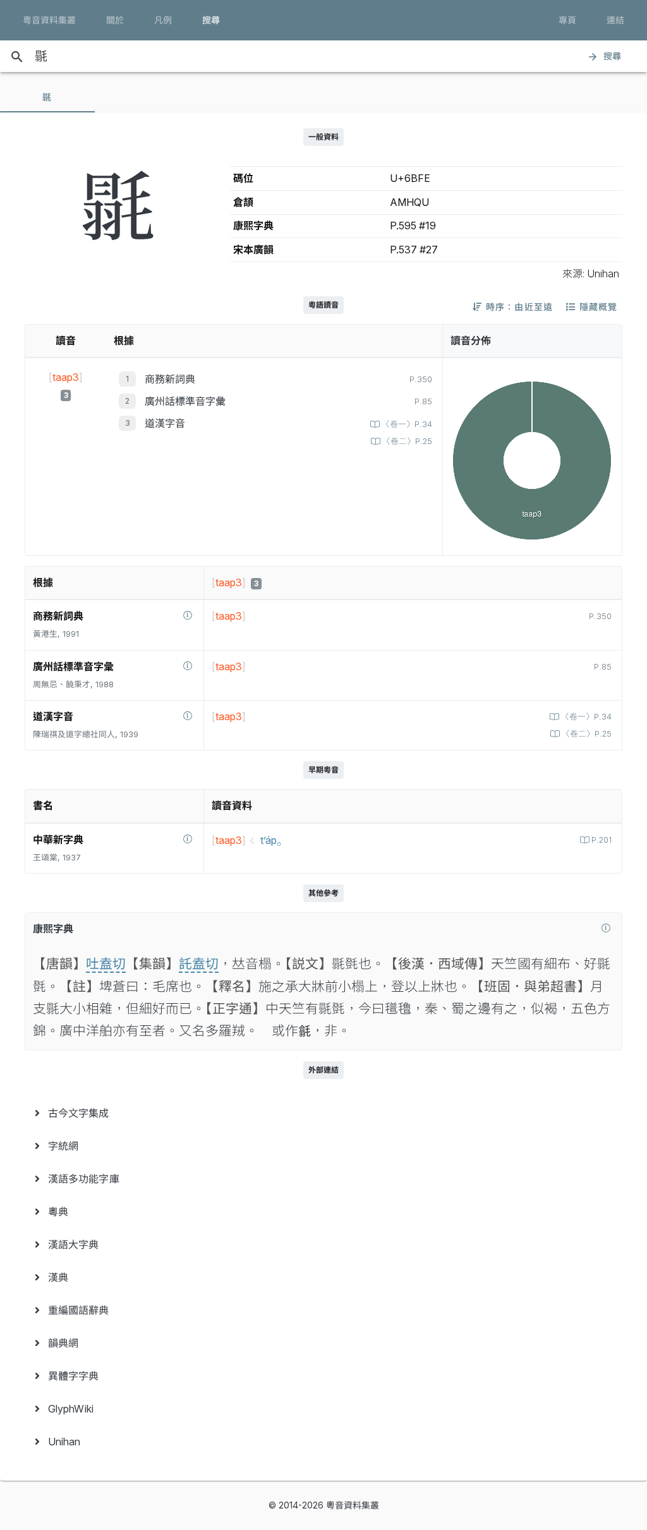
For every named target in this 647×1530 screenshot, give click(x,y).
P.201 (601, 840)
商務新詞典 (170, 379)
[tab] (47, 97)
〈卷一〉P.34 (407, 424)
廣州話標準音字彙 (185, 401)
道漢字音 (165, 423)
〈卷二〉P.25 (407, 441)
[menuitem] (323, 1113)
